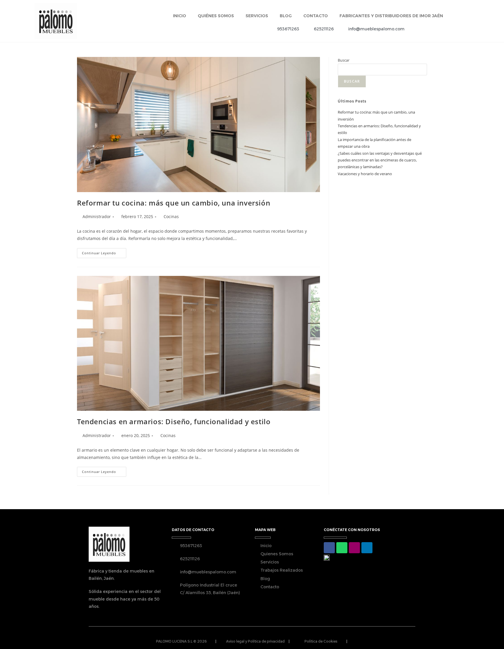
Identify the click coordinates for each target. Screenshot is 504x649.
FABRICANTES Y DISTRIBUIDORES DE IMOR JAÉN (391, 15)
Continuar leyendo (104, 251)
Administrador (97, 216)
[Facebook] (329, 547)
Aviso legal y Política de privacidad (255, 641)
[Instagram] (354, 547)
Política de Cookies (320, 641)
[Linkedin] (366, 547)
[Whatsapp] (341, 547)
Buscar (343, 60)
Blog (286, 15)
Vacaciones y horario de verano (365, 173)
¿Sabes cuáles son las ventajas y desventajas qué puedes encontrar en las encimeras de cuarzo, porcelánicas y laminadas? (380, 160)
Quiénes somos (216, 15)
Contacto (315, 15)
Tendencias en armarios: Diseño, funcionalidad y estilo (173, 421)
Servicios (257, 15)
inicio (179, 15)
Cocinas (171, 216)
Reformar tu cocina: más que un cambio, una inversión (173, 203)
